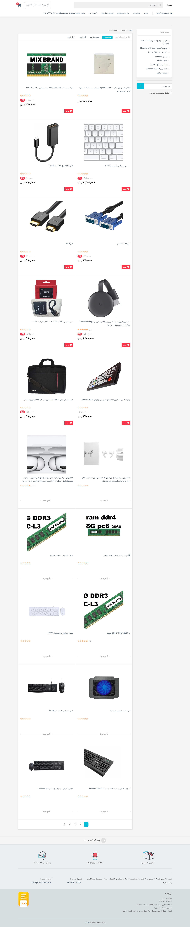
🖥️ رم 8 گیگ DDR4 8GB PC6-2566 (117, 555)
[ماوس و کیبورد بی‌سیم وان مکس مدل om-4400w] (46, 765)
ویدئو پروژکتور (107, 13)
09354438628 (74, 882)
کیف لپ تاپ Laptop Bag (157, 52)
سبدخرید (136, 13)
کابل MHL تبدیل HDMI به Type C (61, 166)
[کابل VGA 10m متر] (103, 220)
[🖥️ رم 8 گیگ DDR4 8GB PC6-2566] (103, 532)
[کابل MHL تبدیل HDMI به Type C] (46, 142)
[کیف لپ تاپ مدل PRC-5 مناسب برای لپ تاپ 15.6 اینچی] (46, 376)
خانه (146, 13)
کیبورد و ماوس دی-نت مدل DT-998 (60, 633)
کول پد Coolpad (161, 56)
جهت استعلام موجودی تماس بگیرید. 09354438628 (64, 13)
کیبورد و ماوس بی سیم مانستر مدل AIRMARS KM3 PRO (109, 789)
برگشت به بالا (92, 840)
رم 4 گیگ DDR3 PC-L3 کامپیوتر (118, 633)
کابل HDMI (69, 244)
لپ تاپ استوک (123, 13)
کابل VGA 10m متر (123, 244)
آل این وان (93, 13)
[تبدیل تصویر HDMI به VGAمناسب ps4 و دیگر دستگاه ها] (46, 298)
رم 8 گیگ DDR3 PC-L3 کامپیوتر (61, 555)
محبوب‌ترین (94, 37)
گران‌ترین (82, 37)
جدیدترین (107, 37)
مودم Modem (162, 60)
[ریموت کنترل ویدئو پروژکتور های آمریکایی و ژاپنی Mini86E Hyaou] (103, 376)
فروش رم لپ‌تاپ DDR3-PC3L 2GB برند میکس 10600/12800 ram (49, 88)
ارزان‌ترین (71, 37)
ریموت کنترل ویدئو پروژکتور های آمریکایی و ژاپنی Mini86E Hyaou (106, 400)
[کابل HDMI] (46, 220)
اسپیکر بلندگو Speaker (158, 65)
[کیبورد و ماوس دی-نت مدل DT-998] (46, 609)
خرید (125, 111)
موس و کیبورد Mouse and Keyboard (153, 48)
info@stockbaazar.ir (41, 882)
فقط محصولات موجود (159, 93)
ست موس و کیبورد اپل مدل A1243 (117, 166)
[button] (21, 5)
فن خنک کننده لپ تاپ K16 (120, 711)
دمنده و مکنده (161, 73)
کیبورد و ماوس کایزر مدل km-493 (61, 711)
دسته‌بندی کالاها (163, 13)
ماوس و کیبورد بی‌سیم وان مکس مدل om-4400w (55, 789)
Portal (87, 922)
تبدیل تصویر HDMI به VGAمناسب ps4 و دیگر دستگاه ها (52, 322)
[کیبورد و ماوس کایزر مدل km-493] (46, 687)
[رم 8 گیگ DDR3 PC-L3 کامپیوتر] (46, 532)
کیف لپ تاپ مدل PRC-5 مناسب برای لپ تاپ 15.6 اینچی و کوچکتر (48, 400)
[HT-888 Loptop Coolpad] (103, 687)
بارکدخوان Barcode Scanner (157, 69)
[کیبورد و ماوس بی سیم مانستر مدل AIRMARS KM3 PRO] (103, 765)
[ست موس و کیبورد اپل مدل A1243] (103, 142)
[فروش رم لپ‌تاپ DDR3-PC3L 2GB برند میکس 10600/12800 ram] (46, 64)
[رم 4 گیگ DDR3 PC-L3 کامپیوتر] (103, 609)
